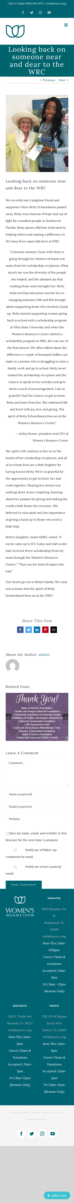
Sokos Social (35, 1119)
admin (44, 654)
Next (62, 80)
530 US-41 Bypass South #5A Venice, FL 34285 (54, 1023)
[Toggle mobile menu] (66, 25)
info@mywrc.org (56, 3)
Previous (49, 80)
